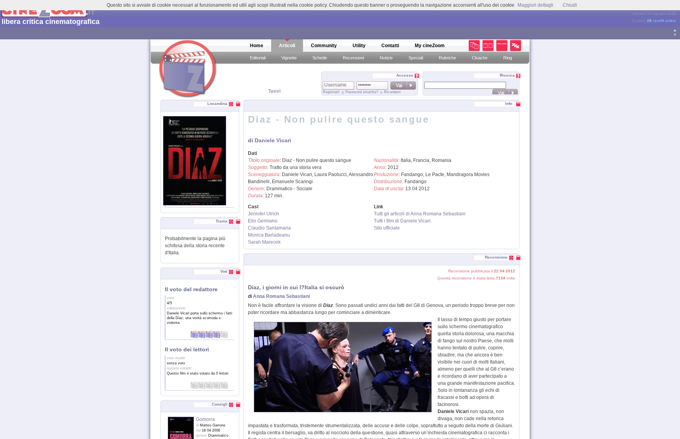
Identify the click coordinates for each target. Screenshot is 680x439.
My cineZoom (430, 45)
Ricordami (392, 92)
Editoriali (258, 57)
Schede (319, 57)
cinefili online (661, 20)
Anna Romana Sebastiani (281, 296)
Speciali (415, 57)
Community (324, 45)
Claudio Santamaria (269, 228)
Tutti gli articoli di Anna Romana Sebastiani (420, 214)
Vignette (289, 57)
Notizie (386, 57)
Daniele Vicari (273, 140)
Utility (359, 45)
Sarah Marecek (264, 242)
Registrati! (331, 92)
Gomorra (205, 419)
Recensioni (353, 57)
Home (256, 45)
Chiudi (570, 5)
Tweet (274, 91)
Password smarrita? (362, 92)
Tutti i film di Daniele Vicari (402, 221)
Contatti (390, 45)
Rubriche (447, 57)
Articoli (287, 45)
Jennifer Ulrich (263, 214)
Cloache (480, 57)
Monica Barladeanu (269, 235)
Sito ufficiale (387, 228)
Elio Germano (262, 221)
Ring (507, 57)
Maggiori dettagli (535, 5)
